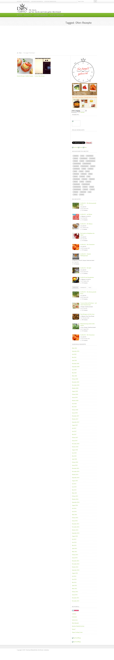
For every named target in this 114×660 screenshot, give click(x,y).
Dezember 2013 (75, 523)
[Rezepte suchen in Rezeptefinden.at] (76, 638)
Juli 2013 (74, 539)
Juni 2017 (74, 431)
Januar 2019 (75, 397)
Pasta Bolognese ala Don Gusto (87, 314)
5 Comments (84, 229)
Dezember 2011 (75, 597)
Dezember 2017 (75, 416)
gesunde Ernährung (91, 160)
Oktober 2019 (75, 388)
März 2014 (74, 514)
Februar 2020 (75, 379)
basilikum (76, 155)
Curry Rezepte (90, 155)
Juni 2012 (74, 579)
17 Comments (85, 273)
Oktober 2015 (75, 474)
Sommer (85, 186)
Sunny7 (74, 629)
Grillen (84, 168)
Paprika (75, 176)
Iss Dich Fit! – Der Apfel (85, 268)
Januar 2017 (75, 440)
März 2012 (74, 588)
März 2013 (74, 551)
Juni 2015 (74, 486)
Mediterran (76, 173)
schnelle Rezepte (86, 184)
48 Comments (85, 319)
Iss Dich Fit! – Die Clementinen (87, 244)
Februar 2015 (75, 496)
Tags (89, 287)
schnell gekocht (77, 186)
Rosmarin (88, 181)
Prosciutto (85, 179)
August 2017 (75, 425)
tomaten (92, 189)
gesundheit (76, 166)
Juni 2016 (74, 453)
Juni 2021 (74, 354)
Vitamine (76, 191)
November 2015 (75, 471)
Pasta (89, 176)
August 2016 (75, 449)
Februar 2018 (75, 409)
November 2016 (75, 443)
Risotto (82, 181)
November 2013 (75, 527)
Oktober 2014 (75, 499)
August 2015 (75, 480)
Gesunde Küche (77, 163)
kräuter (81, 171)
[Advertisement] (57, 39)
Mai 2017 (74, 434)
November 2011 (75, 601)
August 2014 (75, 505)
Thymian (85, 189)
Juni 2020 (74, 369)
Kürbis (87, 171)
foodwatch (74, 617)
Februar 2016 (75, 462)
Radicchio (92, 179)
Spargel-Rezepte (77, 189)
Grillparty (91, 168)
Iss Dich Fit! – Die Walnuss (86, 223)
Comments (83, 287)
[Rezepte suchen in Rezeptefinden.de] (76, 641)
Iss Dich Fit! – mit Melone (86, 214)
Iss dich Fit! (26, 1)
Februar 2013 (75, 554)
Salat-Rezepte (76, 184)
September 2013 (75, 533)
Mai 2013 (74, 545)
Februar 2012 (75, 591)
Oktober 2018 (75, 400)
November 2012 (75, 564)
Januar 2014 (75, 520)
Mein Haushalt (75, 623)
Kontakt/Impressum (50, 1)
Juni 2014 (74, 511)
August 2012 (75, 573)
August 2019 (75, 391)
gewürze (93, 166)
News (82, 327)
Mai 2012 (74, 582)
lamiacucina (75, 620)
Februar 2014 (75, 517)
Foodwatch (92, 158)
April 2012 (74, 585)
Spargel (91, 186)
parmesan (82, 176)
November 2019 (75, 385)
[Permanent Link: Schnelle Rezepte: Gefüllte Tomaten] (25, 74)
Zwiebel (81, 194)
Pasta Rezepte (76, 179)
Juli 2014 (74, 508)
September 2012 (75, 570)
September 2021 (75, 351)
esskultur (74, 613)
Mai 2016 (74, 456)
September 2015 (75, 477)
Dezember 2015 (75, 468)
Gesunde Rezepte (87, 163)
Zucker (75, 194)
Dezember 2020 (75, 363)
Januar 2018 (75, 412)
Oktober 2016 (75, 446)
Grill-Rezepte (76, 168)
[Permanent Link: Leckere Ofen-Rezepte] (43, 74)
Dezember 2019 (75, 382)
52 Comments (85, 310)
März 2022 (74, 348)
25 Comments (85, 330)
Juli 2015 (74, 483)
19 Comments (85, 250)
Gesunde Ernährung (37, 1)
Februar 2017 (75, 437)
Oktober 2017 (75, 419)
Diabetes (75, 158)
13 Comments (85, 219)
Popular (75, 287)
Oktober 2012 (75, 567)
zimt (90, 191)
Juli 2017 (74, 428)
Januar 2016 (75, 465)
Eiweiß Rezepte (84, 158)
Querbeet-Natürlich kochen (78, 626)
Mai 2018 (74, 406)
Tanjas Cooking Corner (77, 632)
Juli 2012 (74, 576)
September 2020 (75, 366)
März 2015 (74, 493)
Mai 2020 (74, 372)
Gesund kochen (85, 166)
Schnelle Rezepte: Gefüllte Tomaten (25, 76)
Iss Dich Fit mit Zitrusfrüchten (87, 277)
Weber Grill (83, 191)
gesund (82, 160)
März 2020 (74, 375)
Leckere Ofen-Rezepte (40, 76)
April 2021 (74, 360)
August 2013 (75, 536)
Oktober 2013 (75, 530)
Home (20, 52)
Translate (82, 112)
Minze (90, 173)
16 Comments (85, 283)
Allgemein (83, 216)
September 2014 (75, 502)
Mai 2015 (74, 490)
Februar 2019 (75, 394)
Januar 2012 (75, 594)
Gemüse (75, 160)
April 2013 (74, 548)
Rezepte (19, 1)
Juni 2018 (74, 403)
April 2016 (74, 459)
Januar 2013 (75, 557)
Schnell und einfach (90, 260)
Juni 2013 (74, 542)
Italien (75, 171)
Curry (82, 155)
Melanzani (84, 173)
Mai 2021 (74, 357)
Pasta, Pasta (88, 316)
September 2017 (75, 422)
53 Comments (85, 210)
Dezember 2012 (75, 560)
